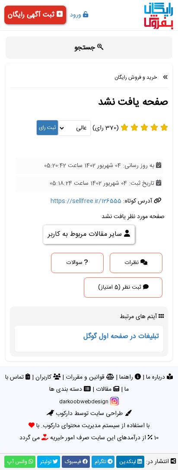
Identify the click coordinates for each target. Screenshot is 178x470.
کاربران (44, 377)
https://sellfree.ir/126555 (86, 201)
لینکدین (128, 461)
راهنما (127, 377)
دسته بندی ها (66, 389)
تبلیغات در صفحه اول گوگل (121, 336)
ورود (76, 15)
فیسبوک (74, 461)
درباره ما (156, 377)
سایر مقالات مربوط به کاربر (86, 234)
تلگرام (101, 461)
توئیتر (46, 461)
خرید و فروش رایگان (135, 77)
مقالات (104, 389)
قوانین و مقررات (86, 377)
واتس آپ (18, 461)
